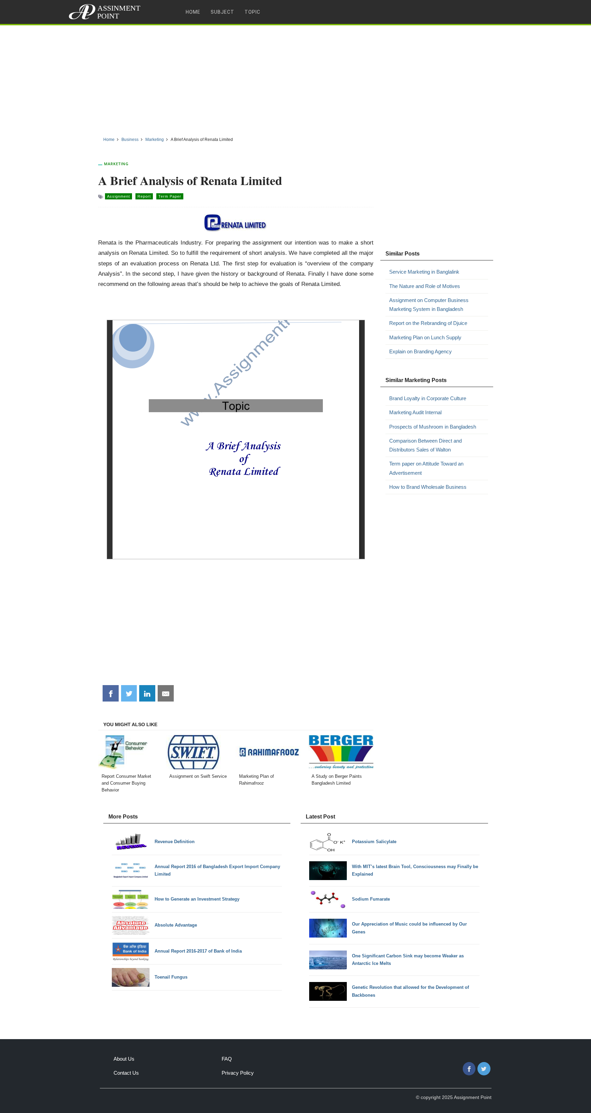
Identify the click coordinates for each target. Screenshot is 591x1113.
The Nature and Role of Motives (424, 286)
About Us (124, 1059)
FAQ (227, 1059)
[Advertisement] (295, 78)
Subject (222, 12)
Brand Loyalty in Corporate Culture (427, 398)
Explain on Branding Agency (420, 351)
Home (193, 12)
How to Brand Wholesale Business (428, 487)
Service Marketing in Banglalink (424, 272)
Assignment (118, 196)
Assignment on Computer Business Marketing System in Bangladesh (429, 304)
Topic (252, 12)
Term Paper (169, 196)
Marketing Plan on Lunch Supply (425, 337)
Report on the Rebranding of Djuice (428, 323)
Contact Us (126, 1073)
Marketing (116, 163)
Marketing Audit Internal (415, 412)
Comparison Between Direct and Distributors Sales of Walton (425, 445)
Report (144, 196)
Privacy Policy (238, 1073)
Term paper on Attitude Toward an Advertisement (426, 468)
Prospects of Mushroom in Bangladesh (432, 427)
